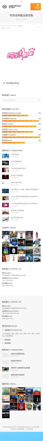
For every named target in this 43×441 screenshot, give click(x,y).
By (7, 28)
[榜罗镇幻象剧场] (21, 242)
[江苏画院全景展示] (29, 242)
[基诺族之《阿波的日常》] (29, 250)
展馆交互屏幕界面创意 (18, 354)
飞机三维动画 (15, 154)
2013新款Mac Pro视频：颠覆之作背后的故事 (24, 189)
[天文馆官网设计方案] (6, 235)
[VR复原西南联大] (29, 399)
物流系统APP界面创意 (17, 210)
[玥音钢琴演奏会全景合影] (21, 399)
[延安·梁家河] (14, 399)
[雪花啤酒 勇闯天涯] (37, 242)
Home (18, 19)
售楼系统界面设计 (16, 361)
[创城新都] (29, 407)
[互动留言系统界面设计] (6, 414)
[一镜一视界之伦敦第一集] (14, 235)
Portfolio (24, 19)
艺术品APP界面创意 (17, 175)
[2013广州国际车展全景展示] (14, 242)
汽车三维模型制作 (16, 161)
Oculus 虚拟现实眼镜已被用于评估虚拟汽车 (24, 196)
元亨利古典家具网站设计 (18, 168)
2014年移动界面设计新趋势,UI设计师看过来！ (25, 203)
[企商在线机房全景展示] (37, 407)
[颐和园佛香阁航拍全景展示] (21, 250)
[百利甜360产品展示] (21, 235)
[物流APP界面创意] (37, 391)
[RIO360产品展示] (14, 258)
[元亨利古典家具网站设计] (6, 258)
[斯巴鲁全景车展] (14, 407)
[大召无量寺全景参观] (29, 235)
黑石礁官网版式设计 (17, 217)
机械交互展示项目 (16, 182)
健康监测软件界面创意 (18, 375)
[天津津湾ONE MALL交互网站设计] (6, 399)
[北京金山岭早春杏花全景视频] (29, 391)
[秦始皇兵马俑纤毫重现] (29, 258)
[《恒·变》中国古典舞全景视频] (37, 250)
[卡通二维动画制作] (37, 235)
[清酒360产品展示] (14, 250)
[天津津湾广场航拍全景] (21, 258)
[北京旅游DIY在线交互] (21, 391)
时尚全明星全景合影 (12, 83)
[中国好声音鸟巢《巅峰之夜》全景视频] (21, 407)
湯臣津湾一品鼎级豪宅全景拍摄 (20, 368)
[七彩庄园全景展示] (6, 242)
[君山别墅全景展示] (14, 391)
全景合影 (20, 26)
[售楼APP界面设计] (6, 250)
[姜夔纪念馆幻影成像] (37, 399)
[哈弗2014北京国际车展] (37, 258)
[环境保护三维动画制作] (6, 391)
